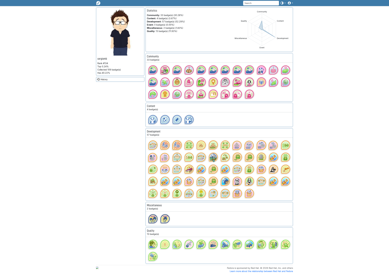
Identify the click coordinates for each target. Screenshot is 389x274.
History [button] (104, 79)
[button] (283, 3)
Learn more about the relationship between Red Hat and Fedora (261, 271)
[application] (261, 30)
